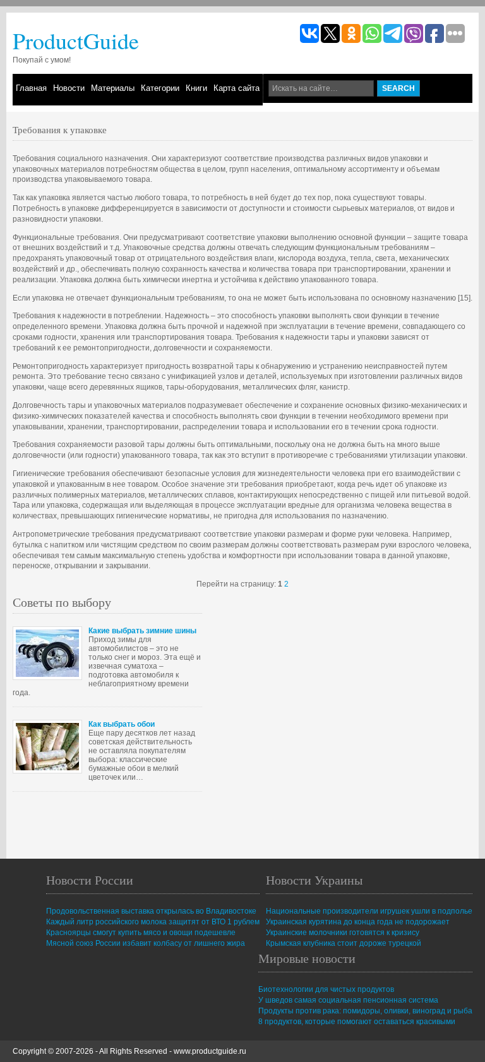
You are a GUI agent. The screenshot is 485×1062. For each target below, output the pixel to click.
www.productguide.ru (210, 1051)
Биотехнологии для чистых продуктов (326, 989)
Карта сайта (236, 88)
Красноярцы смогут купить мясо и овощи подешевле (141, 932)
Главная (31, 88)
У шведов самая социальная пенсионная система (348, 1000)
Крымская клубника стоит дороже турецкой (343, 943)
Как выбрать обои (121, 724)
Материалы (113, 88)
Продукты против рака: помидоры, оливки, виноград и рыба (365, 1010)
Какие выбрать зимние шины (142, 630)
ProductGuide (76, 40)
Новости (69, 88)
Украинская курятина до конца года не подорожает (358, 921)
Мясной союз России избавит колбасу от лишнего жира (145, 943)
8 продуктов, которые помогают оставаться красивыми (356, 1021)
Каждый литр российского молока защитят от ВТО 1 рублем (153, 921)
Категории (160, 88)
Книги (196, 88)
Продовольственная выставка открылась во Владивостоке (151, 911)
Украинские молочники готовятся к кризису (342, 932)
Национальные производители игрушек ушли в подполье (369, 911)
